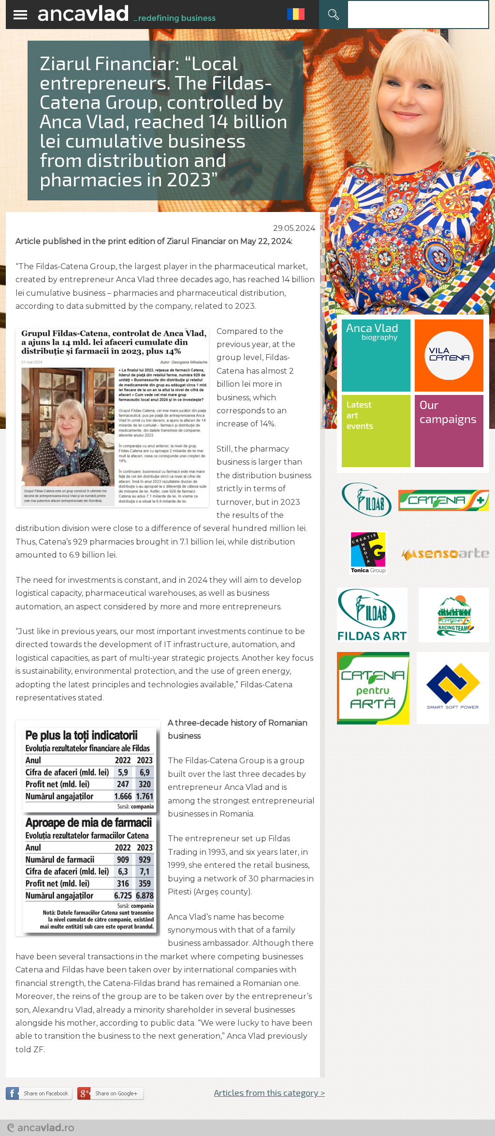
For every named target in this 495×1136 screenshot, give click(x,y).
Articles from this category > (269, 1092)
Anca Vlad (126, 14)
